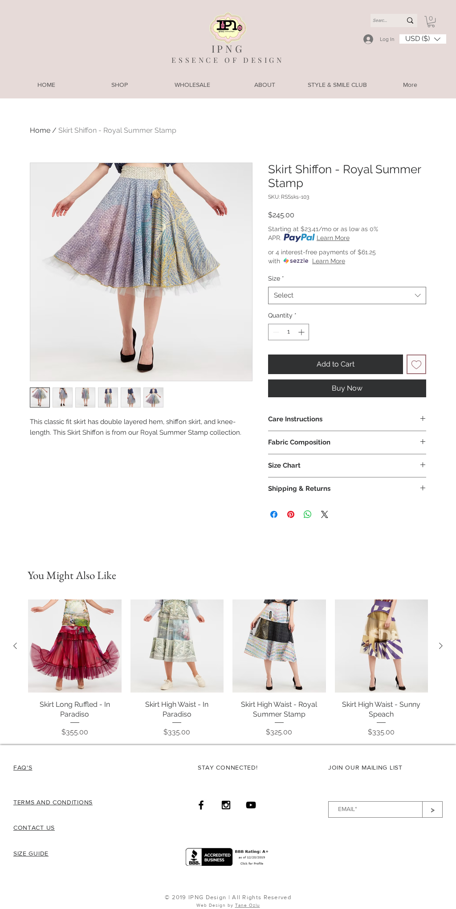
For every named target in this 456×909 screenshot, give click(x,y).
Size (276, 278)
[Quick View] (75, 646)
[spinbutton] (289, 332)
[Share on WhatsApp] (307, 514)
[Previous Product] (15, 645)
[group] (228, 668)
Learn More (333, 237)
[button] (431, 21)
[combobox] (347, 295)
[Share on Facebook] (274, 514)
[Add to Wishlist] (416, 364)
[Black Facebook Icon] (201, 805)
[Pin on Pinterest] (290, 514)
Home (40, 130)
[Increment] (302, 332)
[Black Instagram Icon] (226, 805)
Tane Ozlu (247, 905)
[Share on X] (324, 514)
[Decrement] (275, 332)
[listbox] (422, 39)
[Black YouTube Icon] (251, 805)
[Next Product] (441, 645)
